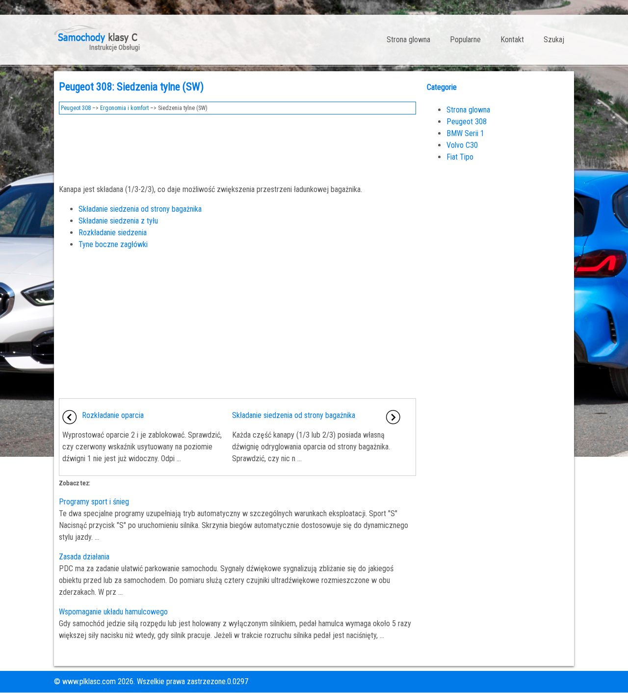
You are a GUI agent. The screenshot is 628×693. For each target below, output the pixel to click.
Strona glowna (408, 39)
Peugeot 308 (76, 108)
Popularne (465, 39)
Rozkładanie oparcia (113, 415)
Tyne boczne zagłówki (113, 244)
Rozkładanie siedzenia (112, 232)
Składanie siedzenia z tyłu (118, 220)
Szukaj (554, 39)
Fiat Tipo (459, 157)
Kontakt (512, 39)
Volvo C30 (462, 145)
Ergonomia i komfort (124, 108)
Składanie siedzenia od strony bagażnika (140, 209)
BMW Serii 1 (465, 133)
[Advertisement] (237, 146)
